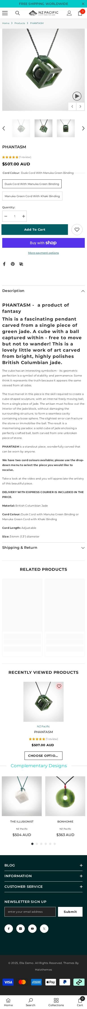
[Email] (21, 263)
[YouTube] (32, 928)
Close (83, 4)
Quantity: (8, 207)
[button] (72, 106)
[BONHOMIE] (65, 796)
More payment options (43, 252)
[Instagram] (20, 928)
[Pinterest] (13, 263)
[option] (43, 70)
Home (5, 23)
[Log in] (69, 13)
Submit (70, 912)
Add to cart (35, 230)
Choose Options (44, 756)
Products (19, 23)
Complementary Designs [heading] (39, 765)
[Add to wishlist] (77, 229)
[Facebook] (4, 263)
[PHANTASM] (43, 702)
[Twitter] (44, 928)
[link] (22, 641)
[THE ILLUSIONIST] (22, 796)
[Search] (17, 13)
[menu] (5, 13)
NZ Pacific (43, 726)
